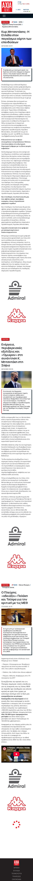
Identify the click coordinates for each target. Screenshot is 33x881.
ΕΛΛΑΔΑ (16, 870)
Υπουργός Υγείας (8, 587)
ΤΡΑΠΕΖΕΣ (16, 876)
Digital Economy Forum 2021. (12, 25)
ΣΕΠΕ (20, 22)
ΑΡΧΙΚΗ (16, 868)
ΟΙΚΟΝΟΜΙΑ (16, 879)
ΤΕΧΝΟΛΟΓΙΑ (16, 873)
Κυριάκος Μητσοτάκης (10, 27)
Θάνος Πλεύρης (24, 585)
